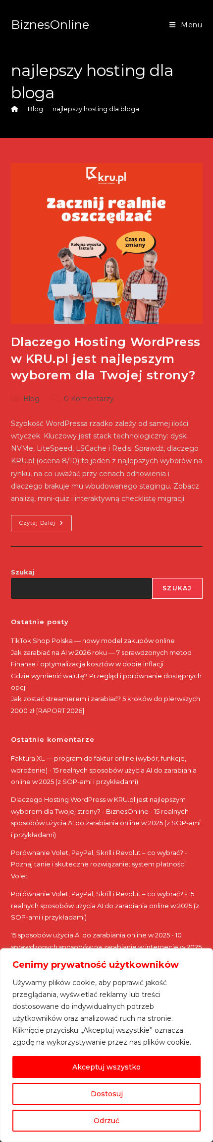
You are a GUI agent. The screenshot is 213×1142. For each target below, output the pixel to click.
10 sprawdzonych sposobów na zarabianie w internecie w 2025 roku (106, 946)
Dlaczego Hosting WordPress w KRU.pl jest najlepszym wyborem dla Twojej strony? (106, 358)
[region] (106, 1045)
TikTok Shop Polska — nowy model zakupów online (93, 640)
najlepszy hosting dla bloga (96, 109)
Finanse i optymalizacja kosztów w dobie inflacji (87, 664)
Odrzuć (106, 1120)
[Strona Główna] (14, 109)
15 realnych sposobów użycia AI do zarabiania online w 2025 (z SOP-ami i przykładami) (106, 823)
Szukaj (23, 572)
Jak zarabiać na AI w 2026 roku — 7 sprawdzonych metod (101, 652)
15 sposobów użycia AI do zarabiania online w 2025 (90, 935)
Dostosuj (107, 1093)
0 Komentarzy (89, 398)
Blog (31, 398)
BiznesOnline (50, 24)
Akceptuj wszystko (106, 1067)
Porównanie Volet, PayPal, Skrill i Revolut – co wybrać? (97, 852)
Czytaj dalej (45, 525)
